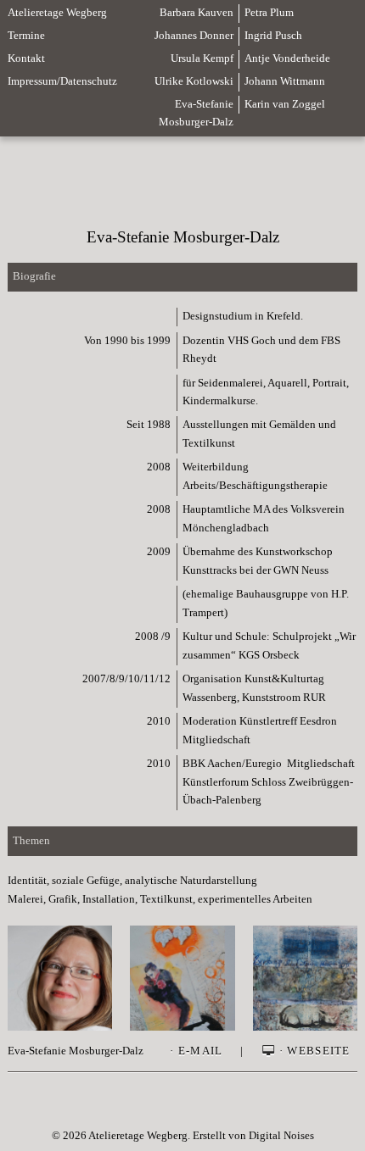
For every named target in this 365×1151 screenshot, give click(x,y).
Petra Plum (269, 13)
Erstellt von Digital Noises (253, 1136)
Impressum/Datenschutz (62, 81)
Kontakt (26, 58)
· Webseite (313, 1051)
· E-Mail (196, 1051)
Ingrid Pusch (273, 36)
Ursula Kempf (202, 58)
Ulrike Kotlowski (193, 81)
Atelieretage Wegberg (57, 13)
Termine (26, 36)
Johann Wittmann (284, 81)
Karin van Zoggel (284, 104)
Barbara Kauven (196, 13)
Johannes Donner (193, 36)
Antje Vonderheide (287, 58)
